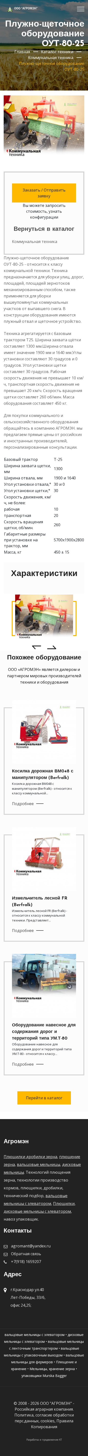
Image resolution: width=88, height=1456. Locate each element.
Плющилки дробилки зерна (30, 1156)
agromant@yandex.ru (31, 1246)
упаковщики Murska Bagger (44, 1375)
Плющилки (64, 1203)
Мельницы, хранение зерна (52, 1368)
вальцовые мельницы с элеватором (35, 1334)
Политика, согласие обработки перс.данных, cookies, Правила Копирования (44, 1420)
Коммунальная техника (34, 241)
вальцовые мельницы (38, 1164)
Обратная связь (26, 1253)
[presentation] (36, 647)
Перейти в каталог (44, 1098)
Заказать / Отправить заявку (44, 193)
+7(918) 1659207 (26, 1261)
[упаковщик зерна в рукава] (44, 618)
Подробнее (23, 803)
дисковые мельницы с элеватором (37, 1211)
